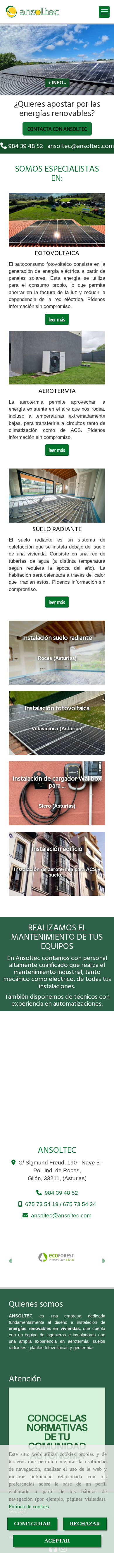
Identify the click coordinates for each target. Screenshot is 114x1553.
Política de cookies (29, 1506)
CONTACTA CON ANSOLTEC (57, 128)
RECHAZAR (85, 1524)
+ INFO (56, 82)
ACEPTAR (57, 1541)
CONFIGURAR (32, 1524)
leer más (57, 319)
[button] (11, 1261)
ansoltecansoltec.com (80, 146)
